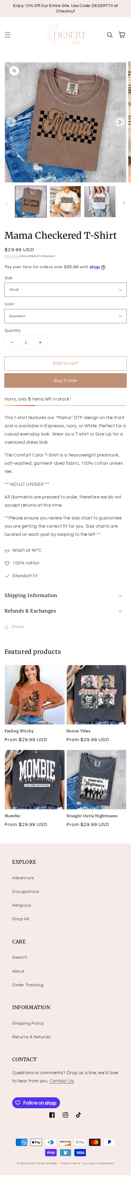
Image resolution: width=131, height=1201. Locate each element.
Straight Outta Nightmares (92, 816)
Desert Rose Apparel (42, 1163)
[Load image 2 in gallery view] (65, 201)
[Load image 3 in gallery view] (100, 201)
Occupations (25, 892)
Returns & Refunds (31, 1037)
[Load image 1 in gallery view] (31, 201)
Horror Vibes (78, 731)
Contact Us (62, 1081)
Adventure (23, 878)
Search (19, 957)
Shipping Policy (28, 1023)
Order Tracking (27, 985)
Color (9, 304)
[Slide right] (120, 122)
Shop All (20, 919)
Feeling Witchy (19, 731)
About (18, 971)
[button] (7, 34)
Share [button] (18, 627)
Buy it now (65, 380)
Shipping (12, 256)
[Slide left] (11, 122)
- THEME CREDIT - (70, 1163)
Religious (21, 905)
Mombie (12, 816)
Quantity (12, 330)
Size (8, 278)
